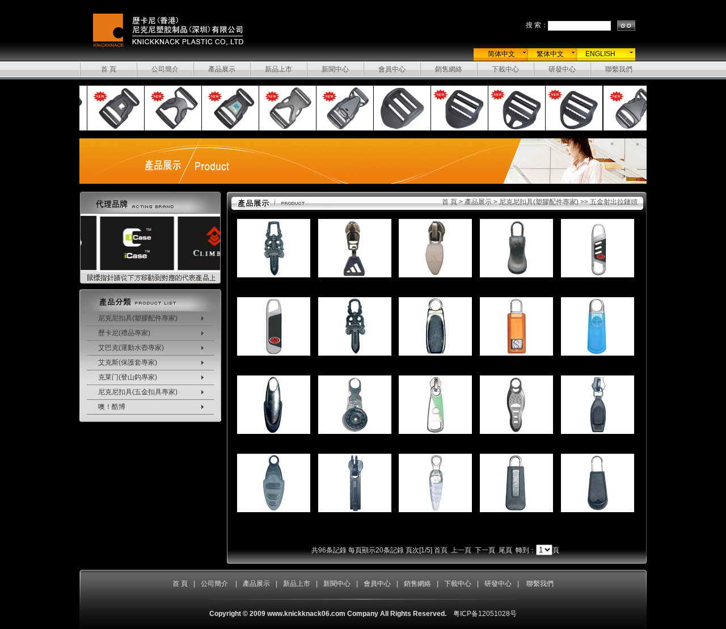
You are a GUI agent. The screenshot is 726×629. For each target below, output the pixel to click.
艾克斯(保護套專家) (127, 362)
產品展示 (221, 69)
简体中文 (501, 54)
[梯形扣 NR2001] (394, 129)
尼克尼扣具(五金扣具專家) (138, 392)
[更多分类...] (150, 309)
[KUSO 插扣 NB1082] (222, 129)
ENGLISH (600, 54)
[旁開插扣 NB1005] (624, 129)
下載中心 (505, 69)
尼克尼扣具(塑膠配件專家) (138, 318)
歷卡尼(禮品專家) (124, 333)
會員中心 (392, 69)
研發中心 (562, 69)
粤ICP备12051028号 (485, 614)
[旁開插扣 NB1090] (337, 129)
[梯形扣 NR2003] (508, 129)
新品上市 (278, 69)
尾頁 (505, 550)
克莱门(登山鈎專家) (127, 377)
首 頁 (108, 69)
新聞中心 (335, 69)
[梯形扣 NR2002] (451, 129)
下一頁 (485, 550)
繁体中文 (550, 54)
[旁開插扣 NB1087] (165, 129)
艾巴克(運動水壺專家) (131, 348)
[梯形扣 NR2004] (566, 129)
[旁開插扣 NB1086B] (279, 129)
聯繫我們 (618, 69)
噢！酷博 (111, 407)
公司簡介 (165, 69)
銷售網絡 (448, 69)
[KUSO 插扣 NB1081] (107, 129)
